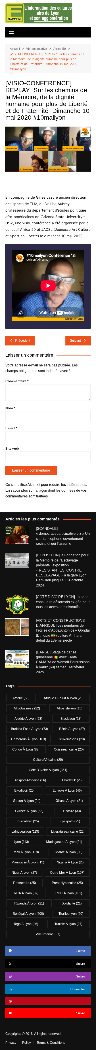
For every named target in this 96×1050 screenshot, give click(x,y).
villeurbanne (48, 934)
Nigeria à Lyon (71, 862)
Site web (12, 448)
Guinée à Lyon (29, 811)
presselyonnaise (67, 883)
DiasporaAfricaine (29, 780)
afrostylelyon (69, 708)
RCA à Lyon (26, 893)
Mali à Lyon (26, 852)
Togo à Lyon (26, 924)
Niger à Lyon (24, 872)
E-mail (11, 428)
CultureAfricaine (48, 759)
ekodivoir (24, 790)
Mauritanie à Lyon (27, 862)
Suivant (75, 340)
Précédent (22, 340)
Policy (26, 1042)
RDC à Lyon (68, 893)
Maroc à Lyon (68, 852)
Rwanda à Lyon (29, 903)
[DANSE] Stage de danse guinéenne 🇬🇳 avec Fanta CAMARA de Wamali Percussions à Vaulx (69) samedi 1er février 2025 (63, 662)
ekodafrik (72, 780)
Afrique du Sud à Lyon (63, 698)
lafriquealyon (25, 831)
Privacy (11, 1042)
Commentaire (17, 381)
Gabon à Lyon (26, 801)
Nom (10, 408)
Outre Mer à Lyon (67, 872)
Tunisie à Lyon (68, 924)
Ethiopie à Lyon (67, 790)
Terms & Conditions (51, 1042)
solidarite (72, 903)
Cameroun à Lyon (28, 739)
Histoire (72, 811)
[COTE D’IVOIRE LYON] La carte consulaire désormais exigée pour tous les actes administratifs (63, 602)
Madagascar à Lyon (64, 842)
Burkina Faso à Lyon (29, 729)
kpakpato (70, 821)
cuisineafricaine (69, 749)
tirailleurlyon (70, 913)
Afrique (21, 698)
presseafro (24, 883)
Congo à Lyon (26, 749)
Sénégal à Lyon (28, 913)
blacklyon (71, 718)
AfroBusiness (27, 708)
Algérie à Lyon (28, 718)
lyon (21, 842)
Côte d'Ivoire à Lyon (48, 770)
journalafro (27, 821)
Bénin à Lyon (72, 729)
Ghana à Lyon (69, 801)
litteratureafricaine (68, 831)
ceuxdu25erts (71, 739)
